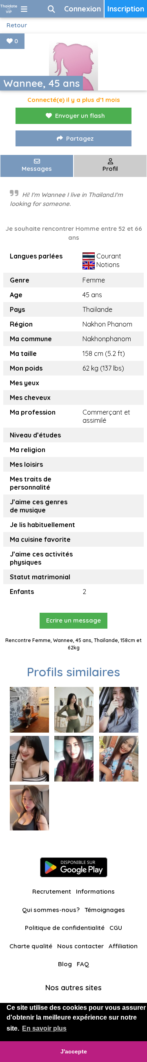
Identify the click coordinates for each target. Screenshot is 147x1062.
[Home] (9, 9)
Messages (37, 168)
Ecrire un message (73, 620)
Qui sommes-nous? (51, 910)
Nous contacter (80, 946)
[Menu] (24, 9)
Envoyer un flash (80, 115)
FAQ (83, 964)
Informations (95, 891)
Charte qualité (30, 946)
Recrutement (51, 891)
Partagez (80, 138)
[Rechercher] (51, 9)
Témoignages (105, 910)
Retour (17, 25)
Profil (110, 168)
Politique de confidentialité (65, 928)
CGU (115, 928)
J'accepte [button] (73, 1051)
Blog (65, 964)
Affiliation (123, 946)
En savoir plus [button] (44, 1028)
